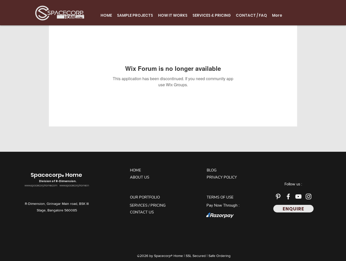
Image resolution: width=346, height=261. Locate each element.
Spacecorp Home (57, 177)
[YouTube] (298, 196)
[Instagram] (308, 196)
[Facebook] (288, 196)
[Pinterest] (278, 196)
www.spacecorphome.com (41, 185)
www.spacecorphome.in (74, 185)
